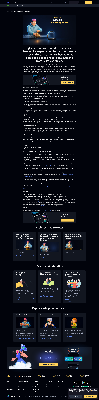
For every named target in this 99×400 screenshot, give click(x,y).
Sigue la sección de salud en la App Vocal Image (34, 201)
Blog (35, 2)
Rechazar (76, 396)
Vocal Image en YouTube (47, 205)
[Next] (92, 6)
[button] (74, 2)
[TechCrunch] (10, 5)
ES (80, 2)
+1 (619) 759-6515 (63, 396)
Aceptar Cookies (90, 396)
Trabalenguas (9, 386)
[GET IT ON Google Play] (86, 382)
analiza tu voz (48, 210)
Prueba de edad (35, 391)
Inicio (8, 11)
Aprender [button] (53, 2)
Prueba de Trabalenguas (36, 386)
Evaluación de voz (35, 389)
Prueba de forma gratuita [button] (48, 364)
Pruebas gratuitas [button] (45, 2)
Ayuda (66, 2)
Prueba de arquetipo (36, 384)
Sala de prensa (21, 386)
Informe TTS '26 (21, 389)
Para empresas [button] (60, 2)
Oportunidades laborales (23, 381)
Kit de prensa (20, 384)
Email (8, 384)
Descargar (88, 2)
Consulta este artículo (46, 165)
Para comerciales (10, 389)
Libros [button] (38, 2)
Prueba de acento (35, 381)
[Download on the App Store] (77, 382)
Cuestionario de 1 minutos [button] (67, 82)
